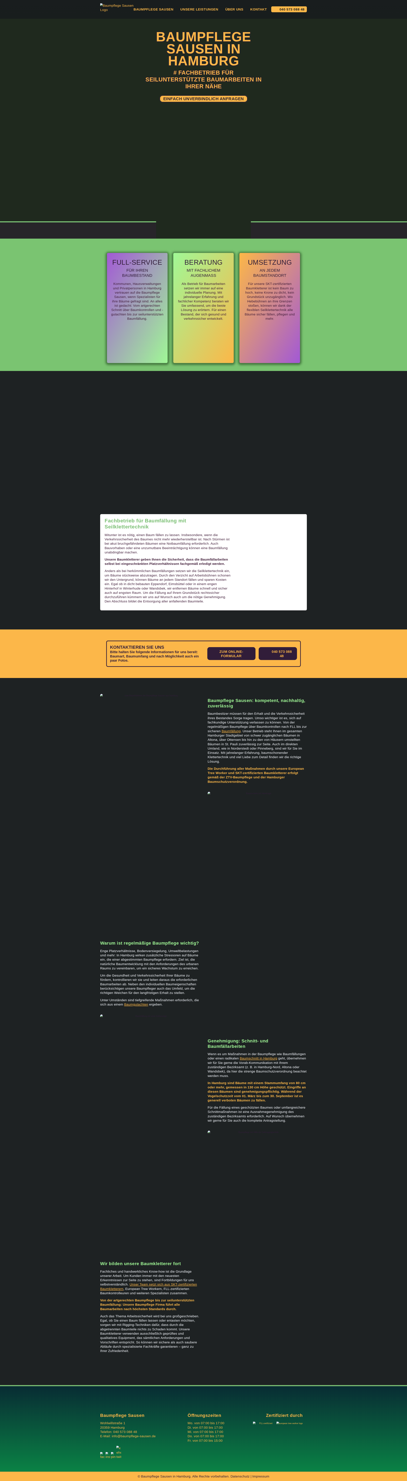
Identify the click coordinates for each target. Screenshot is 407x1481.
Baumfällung (231, 731)
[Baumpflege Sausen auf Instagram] (108, 1457)
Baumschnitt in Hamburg (258, 1058)
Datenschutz (240, 1476)
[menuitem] (152, 9)
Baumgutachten (136, 1004)
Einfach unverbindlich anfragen (203, 98)
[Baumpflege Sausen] (118, 9)
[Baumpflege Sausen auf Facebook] (102, 1457)
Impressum (260, 1476)
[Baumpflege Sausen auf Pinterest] (113, 1457)
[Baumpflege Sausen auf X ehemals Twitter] (118, 1457)
